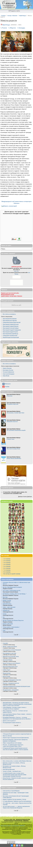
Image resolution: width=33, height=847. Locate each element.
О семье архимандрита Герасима (12, 680)
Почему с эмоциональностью (11, 683)
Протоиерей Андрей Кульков (11, 324)
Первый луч (6, 610)
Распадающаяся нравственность (12, 722)
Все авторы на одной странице (11, 573)
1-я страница (6, 558)
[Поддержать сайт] (16, 240)
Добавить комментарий (10, 206)
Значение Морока (7, 659)
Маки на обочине (7, 735)
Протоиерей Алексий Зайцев (11, 328)
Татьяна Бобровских (8, 372)
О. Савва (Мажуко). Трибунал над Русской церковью (17, 801)
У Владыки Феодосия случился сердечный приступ (17, 734)
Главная (3, 15)
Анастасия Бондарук (8, 374)
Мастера (5, 597)
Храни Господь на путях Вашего (11, 663)
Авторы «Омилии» (12, 15)
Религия (4, 28)
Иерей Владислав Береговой (11, 337)
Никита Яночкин (7, 368)
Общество (13, 28)
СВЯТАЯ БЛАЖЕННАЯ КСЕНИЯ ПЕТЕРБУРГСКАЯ (16, 686)
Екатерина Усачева (8, 370)
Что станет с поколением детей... (12, 590)
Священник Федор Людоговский (11, 322)
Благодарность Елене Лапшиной (12, 650)
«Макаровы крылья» (12, 421)
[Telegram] (17, 845)
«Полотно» (10, 396)
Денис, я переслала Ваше (10, 646)
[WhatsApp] (22, 845)
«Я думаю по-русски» (12, 404)
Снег (4, 630)
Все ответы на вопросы (9, 314)
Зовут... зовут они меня (9, 607)
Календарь (22, 28)
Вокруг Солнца (7, 600)
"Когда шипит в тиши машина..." (11, 627)
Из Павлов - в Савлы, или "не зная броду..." (14, 593)
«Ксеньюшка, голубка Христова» (15, 412)
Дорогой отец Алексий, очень (11, 656)
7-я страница (6, 570)
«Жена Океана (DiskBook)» (14, 458)
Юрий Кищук (22, 15)
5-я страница (6, 566)
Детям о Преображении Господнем (12, 587)
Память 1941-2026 (8, 623)
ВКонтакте (8, 383)
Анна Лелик (6, 375)
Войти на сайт (16, 305)
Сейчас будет (6, 669)
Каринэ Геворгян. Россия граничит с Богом (14, 799)
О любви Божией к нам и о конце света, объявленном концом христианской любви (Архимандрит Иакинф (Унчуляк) (14, 775)
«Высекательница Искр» (13, 448)
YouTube (7, 386)
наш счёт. (16, 271)
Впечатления (6, 676)
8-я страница (6, 572)
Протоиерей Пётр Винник (9, 318)
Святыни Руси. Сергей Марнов (11, 790)
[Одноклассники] (14, 845)
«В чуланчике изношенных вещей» (16, 430)
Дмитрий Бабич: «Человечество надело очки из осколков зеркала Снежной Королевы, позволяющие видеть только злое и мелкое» (17, 704)
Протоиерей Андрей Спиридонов (12, 330)
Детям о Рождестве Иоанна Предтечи (13, 620)
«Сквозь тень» (10, 439)
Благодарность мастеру (9, 653)
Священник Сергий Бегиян (10, 335)
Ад (3, 617)
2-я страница (6, 560)
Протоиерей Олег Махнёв (10, 320)
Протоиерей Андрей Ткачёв (10, 331)
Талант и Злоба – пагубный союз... (12, 771)
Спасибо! (5, 643)
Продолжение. (7, 673)
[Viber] (19, 845)
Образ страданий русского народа (12, 742)
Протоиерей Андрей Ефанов (10, 326)
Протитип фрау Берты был (10, 666)
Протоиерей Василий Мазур (10, 333)
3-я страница (6, 562)
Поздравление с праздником (11, 689)
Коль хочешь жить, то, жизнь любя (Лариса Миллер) (17, 761)
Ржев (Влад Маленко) (9, 769)
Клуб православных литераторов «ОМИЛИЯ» (12, 825)
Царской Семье (7, 603)
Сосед (4, 613)
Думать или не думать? (9, 720)
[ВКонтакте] (12, 845)
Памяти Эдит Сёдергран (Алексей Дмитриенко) (16, 737)
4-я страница (6, 564)
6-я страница (6, 568)
